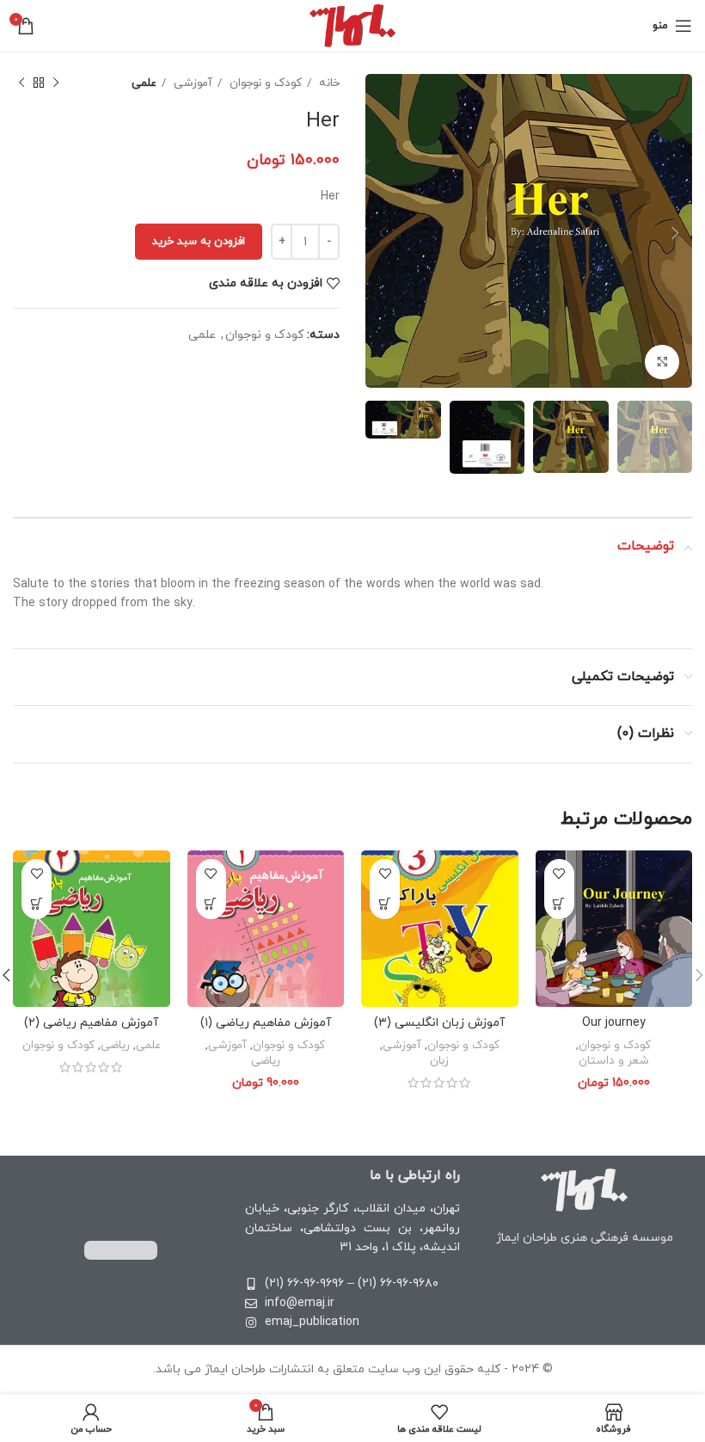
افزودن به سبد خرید (198, 241)
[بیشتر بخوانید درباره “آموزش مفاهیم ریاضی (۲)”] (36, 904)
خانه (328, 83)
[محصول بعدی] (21, 83)
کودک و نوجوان (264, 83)
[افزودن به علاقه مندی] (559, 874)
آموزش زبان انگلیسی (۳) (439, 1023)
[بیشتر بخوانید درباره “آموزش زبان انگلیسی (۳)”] (385, 904)
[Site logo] (353, 24)
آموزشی (191, 83)
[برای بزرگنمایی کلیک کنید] (662, 362)
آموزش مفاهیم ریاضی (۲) (91, 1023)
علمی (144, 83)
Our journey (614, 1023)
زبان (439, 1061)
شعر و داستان (614, 1061)
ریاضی (265, 1061)
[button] (559, 904)
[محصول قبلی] (55, 83)
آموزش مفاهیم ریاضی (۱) (265, 1023)
